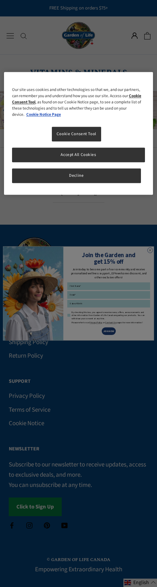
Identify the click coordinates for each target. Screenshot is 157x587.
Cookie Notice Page (43, 115)
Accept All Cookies (78, 155)
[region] (78, 133)
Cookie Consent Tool (76, 134)
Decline (76, 176)
